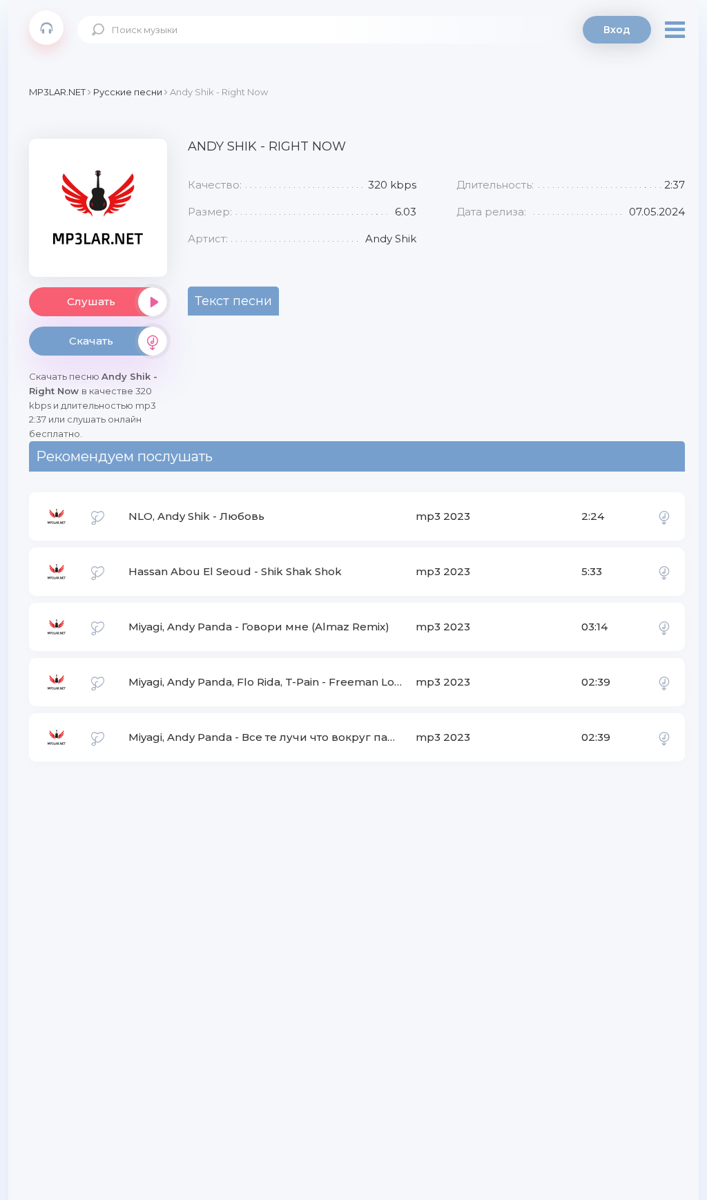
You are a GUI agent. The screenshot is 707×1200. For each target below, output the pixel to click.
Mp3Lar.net (46, 27)
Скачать (91, 340)
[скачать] (664, 516)
